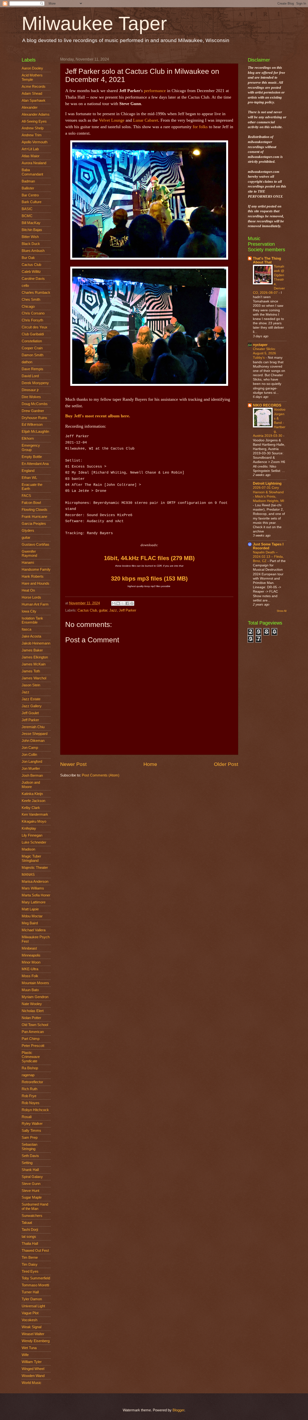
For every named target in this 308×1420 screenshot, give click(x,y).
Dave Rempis (32, 369)
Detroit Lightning (267, 483)
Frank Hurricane (34, 517)
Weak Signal (31, 1327)
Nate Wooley (32, 1004)
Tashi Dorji (30, 1230)
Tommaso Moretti (35, 1285)
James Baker (32, 650)
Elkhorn (28, 438)
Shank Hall (30, 1170)
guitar (103, 610)
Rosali (27, 1117)
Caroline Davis (33, 279)
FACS (26, 496)
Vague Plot (30, 1313)
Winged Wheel (33, 1369)
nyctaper (260, 345)
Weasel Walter (33, 1334)
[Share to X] (122, 603)
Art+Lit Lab (30, 149)
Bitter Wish (30, 237)
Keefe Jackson (33, 801)
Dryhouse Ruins (34, 418)
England (28, 471)
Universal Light (33, 1306)
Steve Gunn (31, 1184)
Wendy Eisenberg (36, 1341)
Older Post (226, 764)
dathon (27, 362)
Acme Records (33, 86)
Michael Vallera (33, 930)
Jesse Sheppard (34, 734)
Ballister (28, 188)
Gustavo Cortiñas (35, 544)
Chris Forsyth (32, 320)
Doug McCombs (35, 404)
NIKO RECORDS (267, 405)
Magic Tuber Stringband (31, 858)
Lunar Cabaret (145, 120)
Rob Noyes (30, 1103)
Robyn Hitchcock (35, 1110)
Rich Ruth (29, 1089)
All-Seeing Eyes (34, 121)
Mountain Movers (35, 983)
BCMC (27, 216)
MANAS (28, 874)
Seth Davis (30, 1156)
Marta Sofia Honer (36, 895)
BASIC (27, 209)
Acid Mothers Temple (32, 77)
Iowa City (29, 611)
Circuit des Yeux (34, 327)
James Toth (31, 671)
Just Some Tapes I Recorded (268, 546)
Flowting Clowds (34, 510)
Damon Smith (32, 355)
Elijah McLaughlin (35, 431)
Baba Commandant (32, 172)
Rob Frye (29, 1096)
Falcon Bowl (31, 503)
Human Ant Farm (35, 604)
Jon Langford (32, 761)
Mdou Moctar (32, 916)
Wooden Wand (33, 1376)
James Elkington (35, 657)
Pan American (33, 1032)
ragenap (28, 1075)
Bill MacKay (31, 223)
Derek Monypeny (35, 383)
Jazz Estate (31, 699)
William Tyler (32, 1362)
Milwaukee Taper (94, 23)
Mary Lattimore (33, 902)
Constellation (32, 341)
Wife (25, 1355)
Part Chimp (30, 1039)
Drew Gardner (33, 411)
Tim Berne (30, 1257)
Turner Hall (30, 1292)
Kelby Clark (31, 808)
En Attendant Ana (35, 464)
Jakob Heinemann (36, 643)
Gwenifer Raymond (29, 554)
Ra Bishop (30, 1068)
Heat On (28, 590)
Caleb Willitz (31, 272)
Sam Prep (30, 1137)
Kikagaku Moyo (34, 821)
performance (155, 90)
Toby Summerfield (36, 1278)
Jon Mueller (31, 768)
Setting (27, 1163)
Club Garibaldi (33, 334)
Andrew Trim (32, 135)
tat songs (29, 1237)
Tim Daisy (30, 1264)
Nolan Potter (31, 1018)
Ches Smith (31, 299)
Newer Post (73, 764)
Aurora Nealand (34, 163)
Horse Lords (31, 597)
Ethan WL (29, 478)
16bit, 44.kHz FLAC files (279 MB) (149, 558)
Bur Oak (28, 258)
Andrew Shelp (33, 128)
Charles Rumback (36, 292)
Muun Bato (30, 990)
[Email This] (113, 603)
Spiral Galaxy (32, 1177)
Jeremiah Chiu (33, 727)
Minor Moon (31, 962)
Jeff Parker (127, 610)
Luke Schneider (34, 842)
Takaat (27, 1223)
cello (25, 286)
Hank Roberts (33, 576)
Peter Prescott (33, 1046)
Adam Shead (32, 93)
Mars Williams (33, 888)
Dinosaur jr (30, 390)
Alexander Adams (36, 114)
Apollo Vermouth (34, 142)
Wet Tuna (29, 1348)
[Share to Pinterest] (131, 603)
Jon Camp (30, 748)
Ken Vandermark (35, 814)
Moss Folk (30, 976)
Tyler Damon (32, 1299)
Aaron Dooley (32, 68)
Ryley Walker (32, 1124)
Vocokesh (29, 1320)
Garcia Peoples (34, 523)
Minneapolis (31, 955)
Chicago (28, 306)
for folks (200, 126)
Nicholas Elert (33, 1011)
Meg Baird (30, 923)
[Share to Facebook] (127, 603)
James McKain (33, 664)
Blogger (178, 1410)
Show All (281, 610)
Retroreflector (32, 1082)
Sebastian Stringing (29, 1147)
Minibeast (29, 948)
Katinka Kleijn (32, 794)
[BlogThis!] (118, 603)
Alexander (30, 107)
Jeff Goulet (30, 713)
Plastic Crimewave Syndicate (31, 1057)
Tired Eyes (30, 1271)
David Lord (30, 376)
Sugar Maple (32, 1197)
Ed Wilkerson (32, 424)
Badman (28, 181)
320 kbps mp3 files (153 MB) (149, 578)
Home (150, 764)
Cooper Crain (32, 348)
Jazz (113, 610)
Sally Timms (31, 1130)
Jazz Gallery (32, 706)
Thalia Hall (30, 1243)
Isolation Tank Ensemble (32, 620)
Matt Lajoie (30, 909)
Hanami (28, 562)
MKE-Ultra (30, 969)
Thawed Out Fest (35, 1250)
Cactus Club (87, 610)
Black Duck (31, 244)
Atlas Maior (30, 156)
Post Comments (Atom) (100, 775)
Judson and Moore (31, 785)
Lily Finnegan (32, 835)
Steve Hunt (30, 1191)
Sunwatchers (32, 1216)
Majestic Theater (35, 868)
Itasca (26, 629)
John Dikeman (33, 741)
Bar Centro (30, 195)
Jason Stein (31, 685)
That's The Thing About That (267, 260)
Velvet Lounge (111, 120)
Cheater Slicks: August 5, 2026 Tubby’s (264, 353)
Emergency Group (31, 448)
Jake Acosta (31, 636)
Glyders (28, 530)
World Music (31, 1383)
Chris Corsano (33, 313)
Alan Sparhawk (33, 100)
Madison (28, 849)
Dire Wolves (31, 397)
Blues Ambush (33, 251)
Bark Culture (31, 202)
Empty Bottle (32, 457)
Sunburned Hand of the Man (35, 1206)
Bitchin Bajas (32, 230)
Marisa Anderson (35, 881)
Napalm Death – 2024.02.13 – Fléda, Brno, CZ (268, 556)
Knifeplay (29, 828)
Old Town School (35, 1025)
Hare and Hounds (35, 583)
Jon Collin (29, 755)
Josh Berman (32, 775)
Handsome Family (36, 569)
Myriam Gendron (35, 997)
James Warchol (34, 678)
